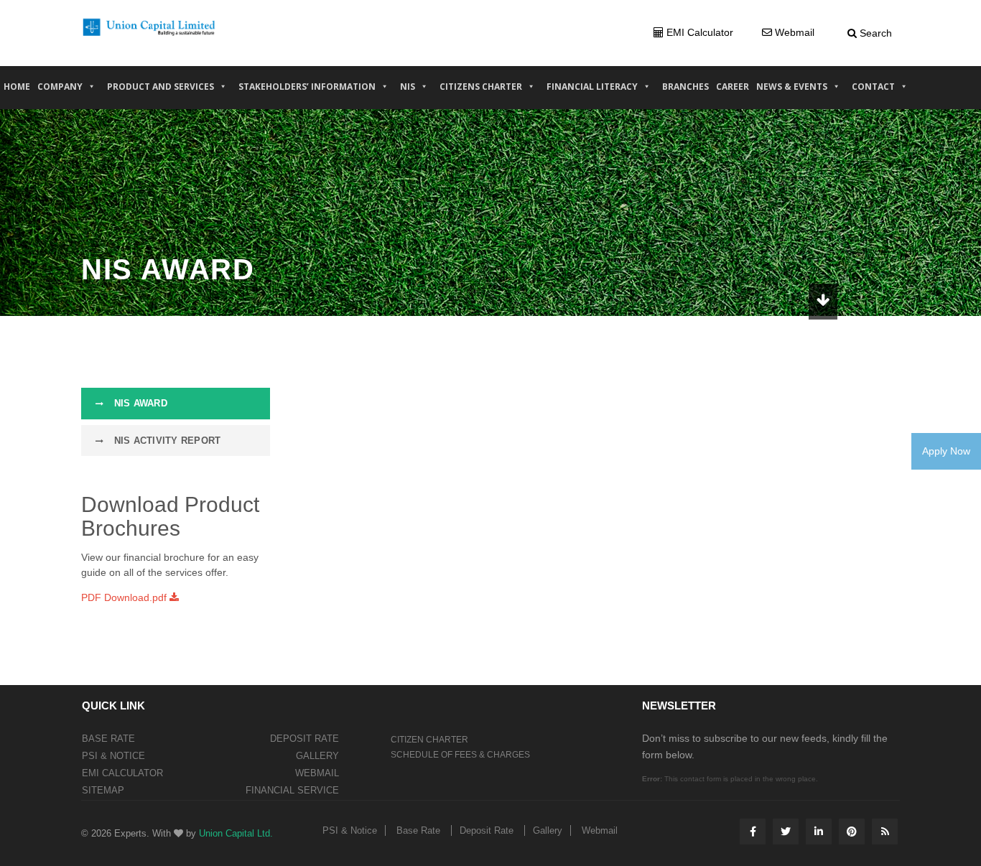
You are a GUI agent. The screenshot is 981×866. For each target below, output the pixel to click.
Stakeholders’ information (307, 86)
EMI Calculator (122, 773)
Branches (685, 86)
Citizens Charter (481, 86)
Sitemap (103, 790)
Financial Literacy (592, 86)
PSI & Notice (113, 755)
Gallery (317, 755)
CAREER (732, 86)
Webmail (317, 773)
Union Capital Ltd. (236, 833)
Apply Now (946, 451)
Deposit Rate (304, 738)
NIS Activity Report (165, 440)
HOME (17, 86)
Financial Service (292, 790)
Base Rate (108, 738)
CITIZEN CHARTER (429, 740)
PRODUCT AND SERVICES (160, 86)
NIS (407, 86)
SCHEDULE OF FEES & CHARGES (460, 755)
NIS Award (139, 403)
